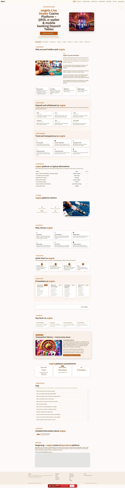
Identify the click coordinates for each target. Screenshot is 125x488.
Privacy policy (57, 477)
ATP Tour (115, 1)
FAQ (70, 479)
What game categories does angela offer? (44, 411)
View (60, 285)
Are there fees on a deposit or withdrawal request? (46, 409)
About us (56, 475)
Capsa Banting (121, 1)
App (70, 477)
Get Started (84, 307)
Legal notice (57, 479)
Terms (56, 476)
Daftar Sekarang (64, 485)
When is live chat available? (41, 404)
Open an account (48, 33)
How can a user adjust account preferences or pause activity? (48, 417)
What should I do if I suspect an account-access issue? (47, 401)
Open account (72, 475)
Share (86, 285)
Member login (72, 476)
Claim (46, 285)
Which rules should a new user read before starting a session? (48, 396)
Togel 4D (79, 1)
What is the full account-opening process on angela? (46, 406)
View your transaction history (72, 355)
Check (73, 285)
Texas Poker (108, 1)
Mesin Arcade (94, 1)
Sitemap (71, 480)
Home (74, 1)
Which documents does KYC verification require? (45, 391)
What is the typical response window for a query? (45, 419)
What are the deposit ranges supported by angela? (46, 393)
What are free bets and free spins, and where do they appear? (48, 414)
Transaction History (86, 1)
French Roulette (101, 1)
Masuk (72, 485)
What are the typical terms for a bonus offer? (45, 398)
